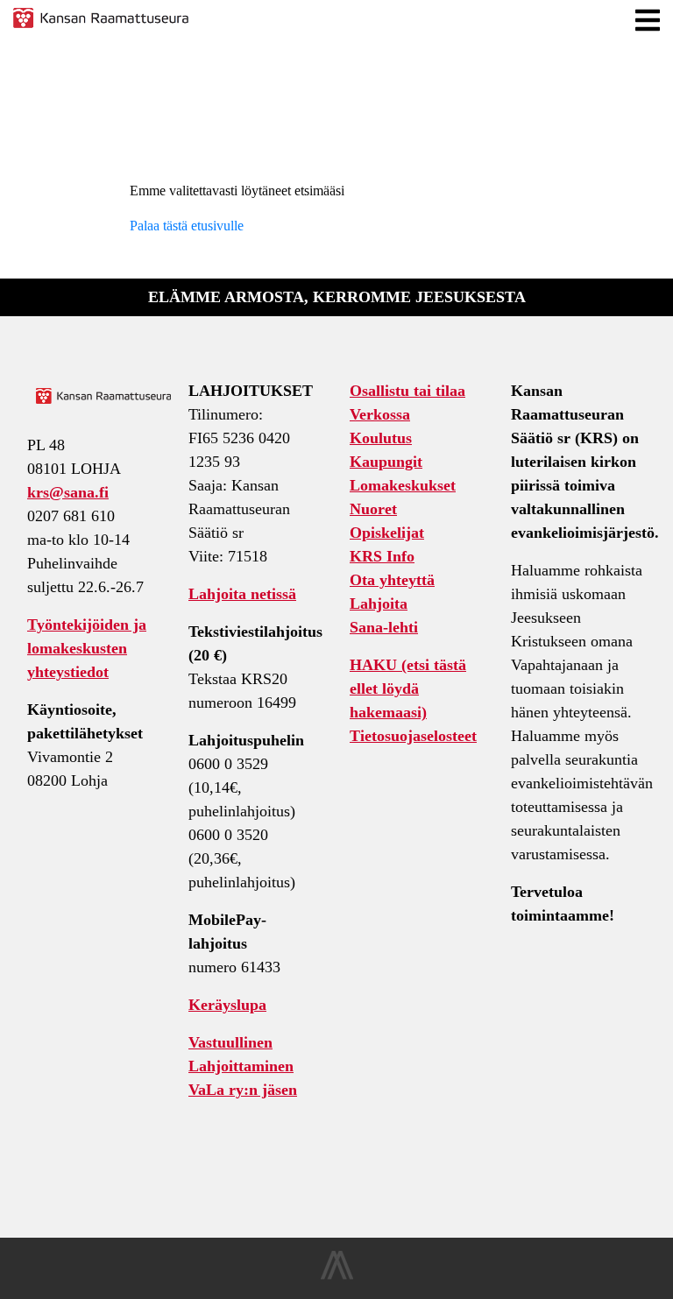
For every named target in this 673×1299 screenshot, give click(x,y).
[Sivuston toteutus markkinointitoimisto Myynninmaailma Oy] (337, 1274)
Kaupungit (386, 461)
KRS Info (382, 556)
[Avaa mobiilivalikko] (647, 21)
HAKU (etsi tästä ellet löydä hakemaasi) (408, 688)
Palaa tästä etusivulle (187, 225)
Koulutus (381, 438)
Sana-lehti (384, 627)
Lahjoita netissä (242, 594)
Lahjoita (378, 603)
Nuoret (373, 509)
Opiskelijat (387, 532)
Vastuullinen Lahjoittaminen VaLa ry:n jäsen (242, 1066)
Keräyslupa (227, 1004)
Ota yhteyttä (392, 580)
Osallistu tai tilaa (407, 390)
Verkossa (380, 414)
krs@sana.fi (68, 492)
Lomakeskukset (403, 485)
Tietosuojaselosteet (413, 736)
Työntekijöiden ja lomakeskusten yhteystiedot (86, 648)
